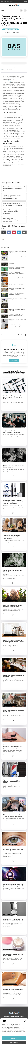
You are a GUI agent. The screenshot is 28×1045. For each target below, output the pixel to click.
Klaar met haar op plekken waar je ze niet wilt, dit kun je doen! (13, 885)
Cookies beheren (14, 1042)
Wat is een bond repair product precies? (13, 571)
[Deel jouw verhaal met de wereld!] (14, 344)
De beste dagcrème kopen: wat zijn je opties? (13, 955)
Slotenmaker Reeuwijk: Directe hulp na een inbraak (17, 262)
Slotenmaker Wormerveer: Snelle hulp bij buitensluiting (17, 257)
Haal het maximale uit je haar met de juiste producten (12, 606)
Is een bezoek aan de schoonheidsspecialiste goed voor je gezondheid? (14, 219)
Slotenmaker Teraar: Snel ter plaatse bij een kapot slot (17, 252)
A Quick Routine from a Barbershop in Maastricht (11, 431)
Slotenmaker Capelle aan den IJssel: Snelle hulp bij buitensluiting (16, 304)
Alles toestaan (14, 1038)
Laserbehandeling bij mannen (13, 989)
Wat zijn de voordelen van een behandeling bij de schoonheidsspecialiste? (14, 196)
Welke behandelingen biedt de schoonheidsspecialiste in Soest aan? (14, 188)
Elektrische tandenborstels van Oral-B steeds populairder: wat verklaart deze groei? (13, 502)
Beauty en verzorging (10, 29)
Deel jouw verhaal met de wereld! (14, 349)
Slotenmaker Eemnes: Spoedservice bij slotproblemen (17, 299)
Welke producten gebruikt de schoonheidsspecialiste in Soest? (14, 204)
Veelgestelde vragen (7, 69)
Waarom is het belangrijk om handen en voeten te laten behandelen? (14, 211)
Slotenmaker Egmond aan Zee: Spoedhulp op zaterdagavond (15, 315)
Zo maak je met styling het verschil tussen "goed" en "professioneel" (11, 537)
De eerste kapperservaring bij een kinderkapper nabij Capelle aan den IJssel (13, 642)
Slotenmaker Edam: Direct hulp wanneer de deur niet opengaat (15, 278)
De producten (5, 66)
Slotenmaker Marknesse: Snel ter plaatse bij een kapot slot (16, 294)
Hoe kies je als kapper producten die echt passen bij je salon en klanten (13, 397)
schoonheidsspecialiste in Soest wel (13, 81)
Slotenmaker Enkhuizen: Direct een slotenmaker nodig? (16, 289)
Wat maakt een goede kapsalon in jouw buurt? (13, 466)
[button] (25, 1021)
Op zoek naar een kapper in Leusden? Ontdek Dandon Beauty (12, 781)
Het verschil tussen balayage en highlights (13, 710)
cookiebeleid (7, 1033)
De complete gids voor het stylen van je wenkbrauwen (13, 850)
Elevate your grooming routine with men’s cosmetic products (13, 920)
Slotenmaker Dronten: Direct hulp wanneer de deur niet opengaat (16, 283)
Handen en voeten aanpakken (9, 67)
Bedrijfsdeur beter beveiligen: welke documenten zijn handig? (16, 325)
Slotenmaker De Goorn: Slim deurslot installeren (17, 320)
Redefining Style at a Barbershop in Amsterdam (13, 675)
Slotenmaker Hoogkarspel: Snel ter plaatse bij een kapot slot (16, 268)
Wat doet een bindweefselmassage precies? (13, 745)
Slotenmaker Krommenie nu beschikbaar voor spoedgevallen (16, 273)
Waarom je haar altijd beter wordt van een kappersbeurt (12, 815)
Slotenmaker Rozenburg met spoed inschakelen (16, 310)
